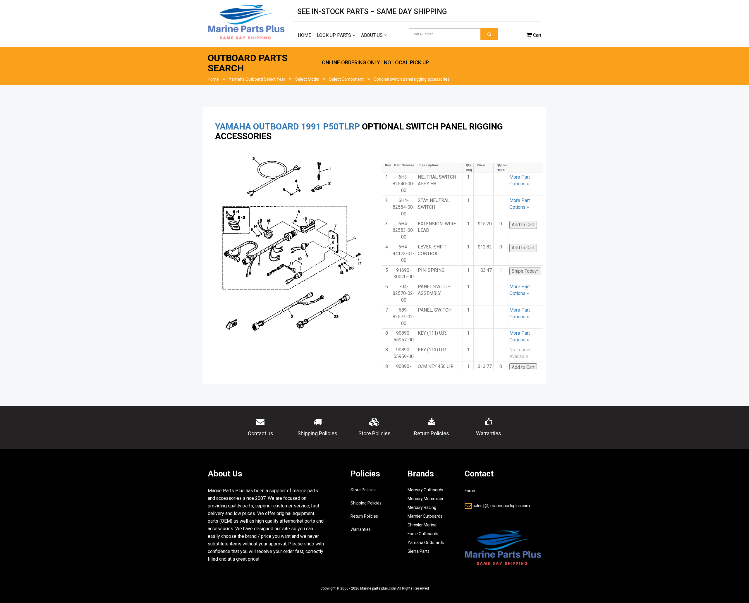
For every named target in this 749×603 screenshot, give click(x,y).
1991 (311, 126)
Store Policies (363, 490)
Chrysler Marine (422, 525)
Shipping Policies (366, 503)
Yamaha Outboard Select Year (257, 79)
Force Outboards (423, 533)
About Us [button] (372, 35)
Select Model (307, 79)
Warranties (361, 529)
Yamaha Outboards (426, 542)
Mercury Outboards (425, 490)
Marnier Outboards (425, 516)
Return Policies (364, 516)
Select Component (346, 79)
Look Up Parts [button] (334, 35)
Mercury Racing (422, 507)
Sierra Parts (419, 551)
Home (304, 35)
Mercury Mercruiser (426, 498)
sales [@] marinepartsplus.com (501, 505)
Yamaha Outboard (257, 126)
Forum (471, 490)
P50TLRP (341, 126)
